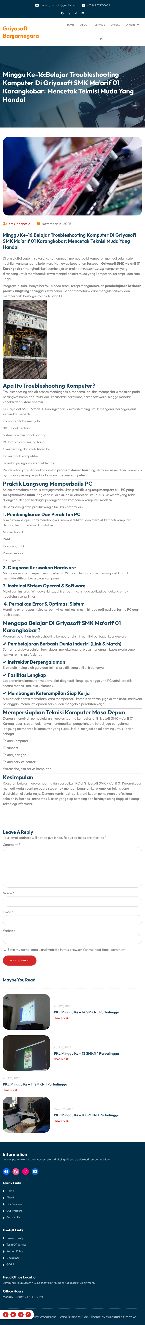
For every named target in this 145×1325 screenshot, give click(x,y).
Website (9, 930)
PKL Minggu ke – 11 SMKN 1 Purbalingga (35, 1084)
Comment (11, 844)
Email (8, 912)
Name (8, 893)
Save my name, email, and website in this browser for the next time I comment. (67, 949)
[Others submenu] (137, 23)
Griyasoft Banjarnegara (21, 32)
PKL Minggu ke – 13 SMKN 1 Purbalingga (86, 1053)
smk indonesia (19, 224)
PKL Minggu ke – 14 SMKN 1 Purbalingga (86, 1012)
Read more (61, 1017)
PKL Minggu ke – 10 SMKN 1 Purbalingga (86, 1115)
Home (71, 24)
